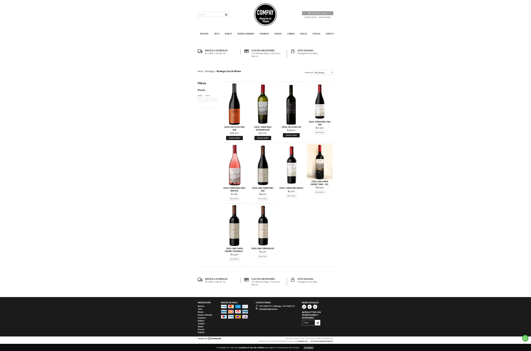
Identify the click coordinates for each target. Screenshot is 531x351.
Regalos (303, 33)
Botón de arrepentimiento (322, 341)
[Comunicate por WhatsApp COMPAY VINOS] (525, 338)
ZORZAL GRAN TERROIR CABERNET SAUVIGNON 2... (234, 250)
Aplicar (215, 100)
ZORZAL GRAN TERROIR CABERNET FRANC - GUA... (319, 183)
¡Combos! (291, 33)
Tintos (216, 33)
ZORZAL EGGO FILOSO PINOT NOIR (234, 128)
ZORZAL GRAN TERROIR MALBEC (262, 248)
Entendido (308, 347)
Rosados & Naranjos (245, 33)
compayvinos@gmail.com (268, 308)
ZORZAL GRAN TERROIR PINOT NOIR (263, 189)
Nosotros (204, 33)
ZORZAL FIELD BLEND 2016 (291, 127)
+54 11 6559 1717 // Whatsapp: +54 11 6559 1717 (277, 306)
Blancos (228, 33)
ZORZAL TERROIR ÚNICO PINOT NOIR (320, 123)
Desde (200, 95)
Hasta (207, 95)
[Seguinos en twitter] (315, 307)
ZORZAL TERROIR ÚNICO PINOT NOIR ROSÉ (234, 189)
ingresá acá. (303, 341)
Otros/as (316, 33)
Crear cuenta (310, 17)
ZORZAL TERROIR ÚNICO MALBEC (291, 188)
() (319, 13)
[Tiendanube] (210, 339)
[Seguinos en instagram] (304, 307)
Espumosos (264, 33)
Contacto (330, 33)
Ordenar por (309, 72)
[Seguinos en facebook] (310, 307)
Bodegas (278, 33)
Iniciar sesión (325, 17)
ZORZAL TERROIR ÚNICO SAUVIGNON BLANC (263, 128)
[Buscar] (226, 14)
